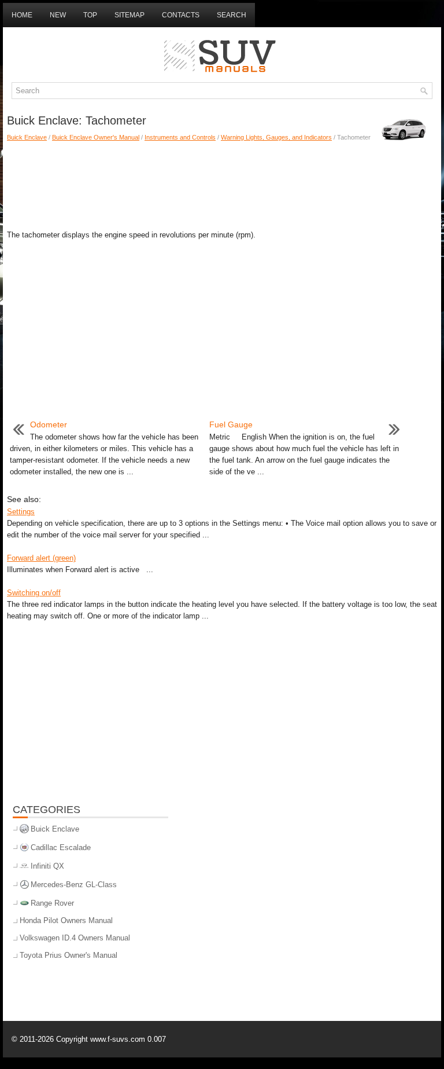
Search (231, 15)
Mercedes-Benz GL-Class (74, 884)
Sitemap (129, 15)
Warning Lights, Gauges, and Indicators (276, 137)
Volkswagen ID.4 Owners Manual (75, 937)
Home (22, 15)
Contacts (180, 15)
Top (90, 15)
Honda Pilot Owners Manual (66, 920)
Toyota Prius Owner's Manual (68, 955)
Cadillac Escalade (61, 847)
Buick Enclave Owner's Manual (95, 137)
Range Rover (52, 903)
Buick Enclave (27, 137)
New (58, 15)
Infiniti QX (47, 866)
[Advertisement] (222, 183)
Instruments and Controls (180, 137)
